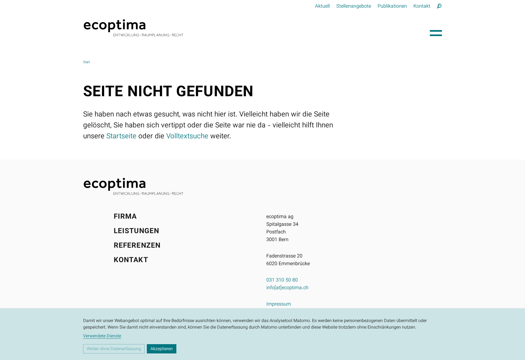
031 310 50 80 (282, 280)
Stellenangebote (353, 6)
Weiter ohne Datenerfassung (114, 349)
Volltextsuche (187, 136)
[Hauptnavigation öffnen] (436, 31)
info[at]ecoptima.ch (287, 288)
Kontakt (421, 6)
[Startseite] (254, 28)
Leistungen (136, 231)
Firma (125, 217)
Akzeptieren (161, 349)
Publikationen (392, 6)
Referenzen (137, 245)
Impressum (278, 304)
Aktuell (322, 6)
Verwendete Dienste (102, 336)
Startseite (121, 136)
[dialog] (262, 334)
